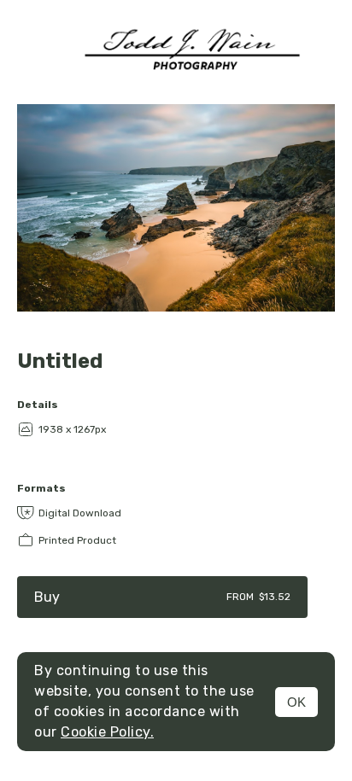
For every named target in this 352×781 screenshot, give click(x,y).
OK (296, 702)
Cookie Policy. (107, 732)
